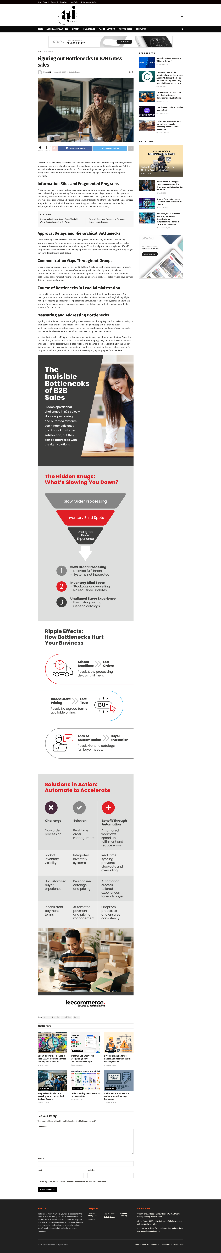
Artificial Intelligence (92, 1215)
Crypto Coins (125, 29)
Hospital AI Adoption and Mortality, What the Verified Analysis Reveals (51, 1096)
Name (41, 1159)
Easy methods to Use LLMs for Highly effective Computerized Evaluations (169, 95)
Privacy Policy (73, 2)
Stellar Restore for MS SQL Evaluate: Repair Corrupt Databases (116, 1096)
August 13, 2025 (163, 101)
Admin (48, 72)
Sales (76, 1017)
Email (41, 1170)
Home (40, 2)
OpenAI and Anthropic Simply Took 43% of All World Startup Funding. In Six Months (52, 1059)
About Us (46, 2)
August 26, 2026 (77, 1100)
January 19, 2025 (163, 64)
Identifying (66, 1017)
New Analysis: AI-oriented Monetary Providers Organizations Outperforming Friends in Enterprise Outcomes (168, 219)
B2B (45, 1017)
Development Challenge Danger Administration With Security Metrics (117, 1059)
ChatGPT (91, 1219)
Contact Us (54, 2)
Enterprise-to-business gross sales (54, 163)
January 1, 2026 (163, 208)
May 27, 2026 (146, 174)
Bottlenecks (54, 1017)
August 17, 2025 (60, 72)
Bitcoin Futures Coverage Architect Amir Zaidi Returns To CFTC (169, 202)
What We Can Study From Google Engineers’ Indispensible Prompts (82, 1059)
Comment (42, 1126)
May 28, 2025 (162, 193)
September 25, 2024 (164, 228)
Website (91, 1170)
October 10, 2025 (163, 113)
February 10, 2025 (163, 133)
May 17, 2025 (162, 86)
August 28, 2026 (44, 1065)
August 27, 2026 (110, 1065)
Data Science (48, 51)
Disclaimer (63, 2)
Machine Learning (107, 29)
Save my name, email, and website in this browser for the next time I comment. (73, 1182)
